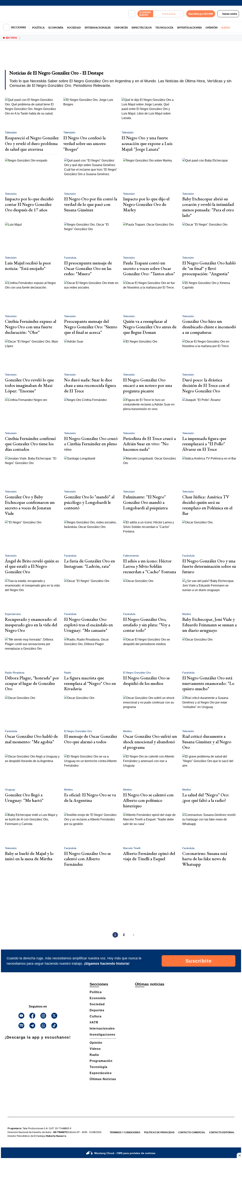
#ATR (94, 1022)
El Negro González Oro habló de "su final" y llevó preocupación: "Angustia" (209, 268)
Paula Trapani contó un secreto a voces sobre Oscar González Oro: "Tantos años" (149, 268)
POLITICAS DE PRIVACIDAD (159, 1132)
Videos (95, 1048)
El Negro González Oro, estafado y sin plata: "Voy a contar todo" (146, 624)
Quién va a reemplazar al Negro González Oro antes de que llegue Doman (149, 326)
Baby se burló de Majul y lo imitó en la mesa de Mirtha (29, 856)
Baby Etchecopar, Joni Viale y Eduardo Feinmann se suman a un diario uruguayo (209, 624)
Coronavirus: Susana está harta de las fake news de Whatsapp (204, 858)
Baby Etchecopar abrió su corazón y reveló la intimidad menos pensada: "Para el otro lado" (208, 207)
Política (38, 27)
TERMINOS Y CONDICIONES (125, 1132)
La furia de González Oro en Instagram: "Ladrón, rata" (89, 563)
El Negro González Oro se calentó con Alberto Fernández (87, 858)
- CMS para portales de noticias (124, 1153)
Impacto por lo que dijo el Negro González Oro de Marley (146, 204)
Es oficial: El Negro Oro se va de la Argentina (90, 797)
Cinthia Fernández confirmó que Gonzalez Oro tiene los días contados (30, 443)
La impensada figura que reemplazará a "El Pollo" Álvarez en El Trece (204, 443)
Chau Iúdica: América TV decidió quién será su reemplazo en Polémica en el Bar (207, 505)
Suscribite (198, 961)
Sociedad (74, 27)
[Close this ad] (239, 1155)
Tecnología (164, 27)
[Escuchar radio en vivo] (168, 13)
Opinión (212, 27)
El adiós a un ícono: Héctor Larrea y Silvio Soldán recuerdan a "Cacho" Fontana (149, 566)
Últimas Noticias (103, 1079)
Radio (225, 27)
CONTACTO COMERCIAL (191, 1132)
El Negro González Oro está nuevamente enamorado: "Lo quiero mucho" (208, 683)
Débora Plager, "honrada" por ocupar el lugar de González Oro (32, 683)
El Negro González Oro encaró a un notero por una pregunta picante (147, 385)
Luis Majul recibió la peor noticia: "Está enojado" (28, 265)
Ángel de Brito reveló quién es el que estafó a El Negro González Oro (32, 566)
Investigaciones (189, 27)
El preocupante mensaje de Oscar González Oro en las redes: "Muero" (88, 268)
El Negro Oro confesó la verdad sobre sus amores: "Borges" (84, 143)
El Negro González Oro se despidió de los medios (146, 680)
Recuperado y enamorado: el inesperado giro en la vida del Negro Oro (31, 624)
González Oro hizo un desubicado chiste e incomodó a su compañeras (209, 326)
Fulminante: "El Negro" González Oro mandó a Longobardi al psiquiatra (145, 502)
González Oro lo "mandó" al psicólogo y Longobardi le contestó (89, 502)
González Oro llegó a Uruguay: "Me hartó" (24, 797)
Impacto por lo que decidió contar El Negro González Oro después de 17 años (29, 204)
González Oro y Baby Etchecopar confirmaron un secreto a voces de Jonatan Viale (30, 505)
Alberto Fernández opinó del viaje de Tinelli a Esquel (149, 856)
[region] (121, 58)
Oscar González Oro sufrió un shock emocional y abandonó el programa (150, 741)
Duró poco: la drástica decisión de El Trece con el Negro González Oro (205, 385)
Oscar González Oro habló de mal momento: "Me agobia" (31, 739)
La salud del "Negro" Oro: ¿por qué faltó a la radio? (205, 797)
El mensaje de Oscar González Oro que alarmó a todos (90, 739)
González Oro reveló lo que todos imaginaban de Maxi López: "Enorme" (29, 385)
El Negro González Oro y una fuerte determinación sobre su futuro (209, 566)
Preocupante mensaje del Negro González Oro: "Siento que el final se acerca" (90, 326)
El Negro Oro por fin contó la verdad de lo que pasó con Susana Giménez (90, 204)
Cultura (96, 1016)
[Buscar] (131, 14)
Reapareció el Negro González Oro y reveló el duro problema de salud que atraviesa (32, 143)
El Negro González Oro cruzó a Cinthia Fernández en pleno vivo (91, 443)
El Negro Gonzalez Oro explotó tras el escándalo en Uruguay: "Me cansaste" (88, 624)
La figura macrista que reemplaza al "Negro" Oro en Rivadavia (90, 683)
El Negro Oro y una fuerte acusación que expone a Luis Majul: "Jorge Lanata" (147, 143)
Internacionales (98, 27)
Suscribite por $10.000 (200, 13)
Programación (101, 1061)
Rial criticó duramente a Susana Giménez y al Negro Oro (206, 741)
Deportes (121, 27)
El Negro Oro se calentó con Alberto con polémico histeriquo (148, 800)
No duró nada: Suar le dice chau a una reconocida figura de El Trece (90, 385)
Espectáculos (142, 27)
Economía (55, 27)
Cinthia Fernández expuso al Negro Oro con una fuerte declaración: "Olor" (30, 326)
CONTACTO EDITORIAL (221, 1132)
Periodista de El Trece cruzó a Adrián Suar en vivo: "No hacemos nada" (149, 443)
